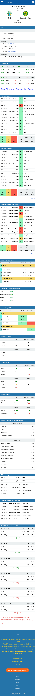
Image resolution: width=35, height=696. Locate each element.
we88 (17, 635)
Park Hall (11, 44)
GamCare (17, 664)
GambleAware (17, 658)
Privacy (17, 679)
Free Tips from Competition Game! (17, 89)
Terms (17, 682)
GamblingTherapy (17, 661)
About (17, 685)
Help (17, 676)
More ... (33, 198)
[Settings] (32, 2)
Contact (17, 688)
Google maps (12, 51)
